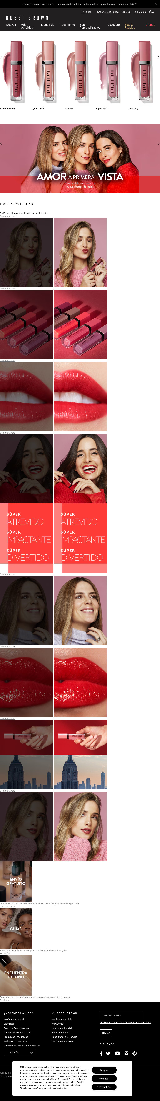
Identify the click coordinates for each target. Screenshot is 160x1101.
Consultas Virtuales (62, 1041)
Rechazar (104, 1078)
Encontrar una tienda (107, 11)
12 (101, 115)
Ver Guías (5, 953)
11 (97, 115)
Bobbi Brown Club (62, 1019)
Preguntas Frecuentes (16, 1037)
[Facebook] (101, 1054)
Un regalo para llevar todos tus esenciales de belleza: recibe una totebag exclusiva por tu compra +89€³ (80, 4)
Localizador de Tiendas (64, 1037)
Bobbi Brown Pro (61, 1032)
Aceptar (104, 1070)
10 (93, 115)
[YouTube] (117, 1054)
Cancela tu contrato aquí (17, 1032)
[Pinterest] (134, 1054)
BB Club (126, 11)
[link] (151, 11)
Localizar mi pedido (62, 1028)
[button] (114, 26)
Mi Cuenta (57, 1024)
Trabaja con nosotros (15, 1041)
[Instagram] (126, 1054)
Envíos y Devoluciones (16, 1028)
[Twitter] (108, 1054)
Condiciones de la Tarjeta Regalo (22, 1045)
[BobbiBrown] (27, 18)
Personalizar (104, 1087)
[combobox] (19, 1052)
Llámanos (9, 1024)
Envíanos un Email (14, 1019)
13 (106, 115)
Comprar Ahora (7, 216)
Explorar (4, 1000)
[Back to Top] (150, 829)
